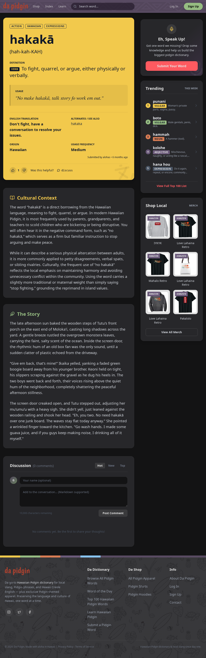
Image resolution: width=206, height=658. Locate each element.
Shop (36, 6)
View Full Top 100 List (171, 186)
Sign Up (193, 6)
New (111, 465)
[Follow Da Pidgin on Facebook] (30, 612)
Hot (100, 465)
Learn (62, 6)
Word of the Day (99, 591)
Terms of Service (84, 646)
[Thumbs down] (24, 170)
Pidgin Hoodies (139, 594)
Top (122, 465)
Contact (175, 602)
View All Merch (171, 332)
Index (49, 6)
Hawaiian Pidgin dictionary (35, 582)
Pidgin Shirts (138, 586)
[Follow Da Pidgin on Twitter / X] (19, 612)
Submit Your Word (171, 66)
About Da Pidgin (182, 578)
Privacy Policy (65, 646)
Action (16, 26)
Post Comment (113, 513)
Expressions (55, 26)
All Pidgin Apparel (141, 578)
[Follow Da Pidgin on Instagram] (9, 612)
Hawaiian (34, 26)
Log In (174, 6)
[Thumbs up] (13, 170)
